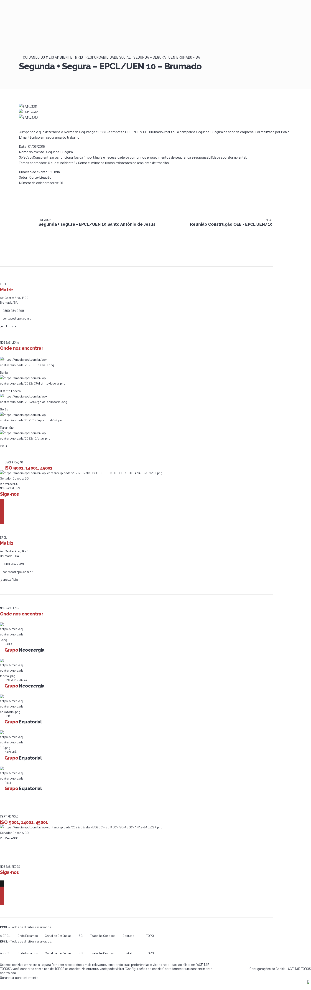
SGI (81, 936)
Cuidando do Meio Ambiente (47, 57)
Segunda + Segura (149, 57)
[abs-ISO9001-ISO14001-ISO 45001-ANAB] (81, 473)
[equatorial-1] (43, 420)
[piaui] (43, 438)
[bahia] (43, 365)
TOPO (150, 936)
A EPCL (5, 936)
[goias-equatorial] (43, 402)
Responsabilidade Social (108, 57)
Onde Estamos (28, 936)
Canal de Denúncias (58, 936)
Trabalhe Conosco (102, 936)
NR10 (79, 57)
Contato (128, 936)
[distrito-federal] (43, 383)
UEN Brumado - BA (184, 57)
